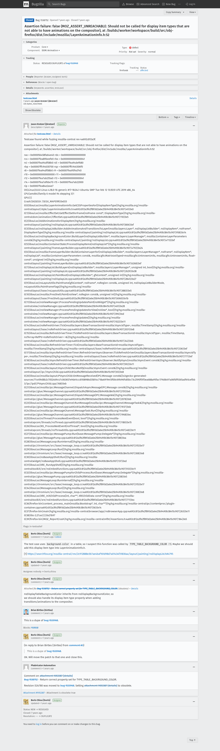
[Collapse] (194, 125)
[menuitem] (128, 4)
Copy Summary (173, 12)
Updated (35, 565)
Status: (36, 63)
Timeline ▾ (190, 117)
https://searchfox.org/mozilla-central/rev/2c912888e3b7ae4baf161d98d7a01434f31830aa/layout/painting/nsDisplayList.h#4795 (100, 553)
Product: (35, 47)
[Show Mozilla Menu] (26, 4)
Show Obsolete (33, 110)
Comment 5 (36, 668)
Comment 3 (36, 613)
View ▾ (192, 12)
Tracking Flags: (117, 63)
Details (193, 98)
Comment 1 (36, 537)
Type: (124, 47)
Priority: (123, 51)
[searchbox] (83, 4)
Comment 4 (36, 638)
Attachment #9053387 (34, 692)
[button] (190, 4)
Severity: (142, 51)
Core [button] (45, 47)
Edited (58, 537)
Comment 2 (36, 582)
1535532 (34, 627)
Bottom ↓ (164, 117)
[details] (68, 675)
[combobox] (83, 4)
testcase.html (30, 98)
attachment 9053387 (51, 675)
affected (144, 70)
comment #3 (76, 645)
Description (36, 127)
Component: (34, 50)
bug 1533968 (72, 63)
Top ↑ (192, 740)
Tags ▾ (177, 117)
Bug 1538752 (42, 20)
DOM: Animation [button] (51, 50)
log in (39, 724)
